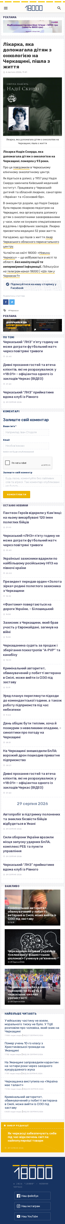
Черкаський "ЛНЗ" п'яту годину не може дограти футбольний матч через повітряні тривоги (30, 346)
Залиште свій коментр (17, 472)
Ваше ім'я (9, 426)
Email (6, 440)
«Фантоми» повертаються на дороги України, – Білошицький (28, 606)
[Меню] (6, 8)
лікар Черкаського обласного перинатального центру (31, 241)
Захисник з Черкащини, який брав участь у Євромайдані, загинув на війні (30, 627)
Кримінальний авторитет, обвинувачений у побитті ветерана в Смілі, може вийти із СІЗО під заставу (32, 675)
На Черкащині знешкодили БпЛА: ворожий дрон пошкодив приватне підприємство (31, 755)
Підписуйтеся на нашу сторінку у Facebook (34, 286)
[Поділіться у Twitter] (12, 302)
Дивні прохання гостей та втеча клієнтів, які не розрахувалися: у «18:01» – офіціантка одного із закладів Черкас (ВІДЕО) (29, 781)
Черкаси (14, 310)
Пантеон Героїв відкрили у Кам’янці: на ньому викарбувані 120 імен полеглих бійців (32, 517)
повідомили (21, 167)
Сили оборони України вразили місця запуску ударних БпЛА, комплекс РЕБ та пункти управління (28, 844)
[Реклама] (32, 26)
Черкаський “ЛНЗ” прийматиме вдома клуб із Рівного (28, 867)
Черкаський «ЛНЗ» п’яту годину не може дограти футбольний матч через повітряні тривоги (31, 540)
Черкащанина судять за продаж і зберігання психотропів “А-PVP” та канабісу (31, 650)
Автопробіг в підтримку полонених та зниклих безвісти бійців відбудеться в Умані (31, 819)
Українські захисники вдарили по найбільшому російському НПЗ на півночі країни (30, 563)
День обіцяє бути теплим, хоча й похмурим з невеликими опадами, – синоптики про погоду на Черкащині (32, 730)
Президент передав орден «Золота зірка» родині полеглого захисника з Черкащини (32, 586)
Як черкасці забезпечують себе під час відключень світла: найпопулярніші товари (32, 1137)
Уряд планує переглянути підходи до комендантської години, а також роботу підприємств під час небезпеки (32, 703)
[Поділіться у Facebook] (5, 302)
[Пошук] (58, 8)
